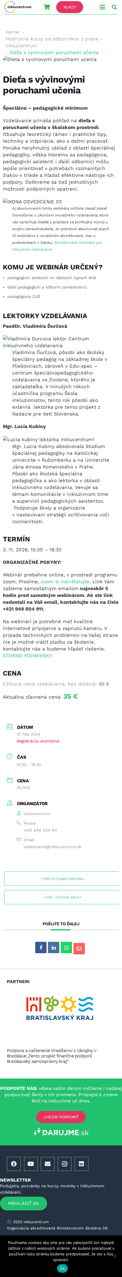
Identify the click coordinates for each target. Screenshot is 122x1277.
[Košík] (47, 7)
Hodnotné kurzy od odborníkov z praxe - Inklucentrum (54, 42)
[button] (102, 7)
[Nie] (115, 1256)
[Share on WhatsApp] (66, 947)
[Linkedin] (53, 947)
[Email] (79, 948)
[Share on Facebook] (41, 947)
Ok (62, 1268)
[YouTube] (31, 1164)
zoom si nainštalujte (65, 581)
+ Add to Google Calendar (62, 879)
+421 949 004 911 (40, 830)
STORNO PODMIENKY (27, 655)
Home (12, 32)
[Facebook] (14, 1164)
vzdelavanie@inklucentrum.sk (52, 846)
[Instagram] (65, 1164)
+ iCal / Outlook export (62, 897)
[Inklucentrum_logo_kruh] (18, 7)
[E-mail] (48, 1164)
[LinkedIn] (81, 1164)
